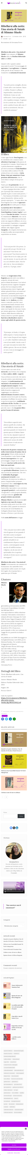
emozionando (6, 711)
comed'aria (13, 1062)
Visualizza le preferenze (14, 1149)
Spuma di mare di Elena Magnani (12, 955)
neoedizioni (7, 1101)
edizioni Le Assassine (9, 1073)
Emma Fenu (7, 1076)
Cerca (5, 812)
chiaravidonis (16, 1059)
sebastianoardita (19, 1109)
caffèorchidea (7, 1059)
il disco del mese (8, 1090)
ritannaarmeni (19, 1104)
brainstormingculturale (9, 1056)
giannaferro (15, 1081)
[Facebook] (11, 828)
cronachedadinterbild (9, 1067)
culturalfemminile (8, 1070)
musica (16, 1098)
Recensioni (4, 713)
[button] (26, 1128)
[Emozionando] (13, 3)
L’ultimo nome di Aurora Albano (10, 792)
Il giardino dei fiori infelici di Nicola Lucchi (17, 1027)
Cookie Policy (10, 1152)
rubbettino (12, 1106)
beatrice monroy (8, 1053)
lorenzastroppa (8, 1095)
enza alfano (7, 1078)
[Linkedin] (17, 828)
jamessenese (7, 1092)
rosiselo (6, 1106)
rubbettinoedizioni (8, 1109)
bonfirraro (16, 1053)
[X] (14, 828)
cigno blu (6, 1062)
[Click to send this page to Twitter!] (6, 719)
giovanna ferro (19, 711)
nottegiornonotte (15, 1101)
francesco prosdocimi (16, 1078)
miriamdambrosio (8, 1098)
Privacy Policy (17, 1152)
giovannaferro (7, 1087)
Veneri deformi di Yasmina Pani (12, 949)
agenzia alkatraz (8, 1050)
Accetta (14, 1145)
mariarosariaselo (17, 1095)
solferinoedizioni (8, 1112)
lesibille (22, 1092)
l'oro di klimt (15, 1092)
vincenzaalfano (18, 1112)
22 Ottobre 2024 (17, 36)
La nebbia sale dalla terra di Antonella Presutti (17, 1007)
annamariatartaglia (18, 1050)
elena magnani (20, 1073)
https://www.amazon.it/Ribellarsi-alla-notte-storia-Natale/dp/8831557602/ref (14, 700)
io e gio (16, 1090)
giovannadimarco (8, 1084)
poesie (5, 1104)
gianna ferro (13, 711)
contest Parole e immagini (10, 1064)
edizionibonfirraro (18, 1070)
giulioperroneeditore (18, 1087)
